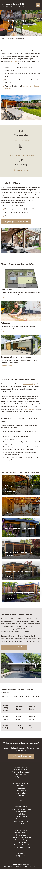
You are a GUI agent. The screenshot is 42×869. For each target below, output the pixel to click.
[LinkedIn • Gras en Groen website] (25, 856)
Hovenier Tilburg (5, 718)
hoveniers (14, 61)
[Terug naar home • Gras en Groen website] (13, 5)
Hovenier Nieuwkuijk (20, 727)
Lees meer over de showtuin (14, 647)
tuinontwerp (28, 409)
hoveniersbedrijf (29, 383)
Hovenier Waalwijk (5, 727)
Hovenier (10, 39)
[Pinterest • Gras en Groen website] (17, 856)
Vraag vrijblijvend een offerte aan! (16, 221)
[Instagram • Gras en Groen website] (19, 856)
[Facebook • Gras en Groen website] (22, 856)
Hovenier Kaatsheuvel (33, 727)
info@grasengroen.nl (21, 777)
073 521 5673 (21, 774)
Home (3, 39)
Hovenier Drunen (20, 39)
